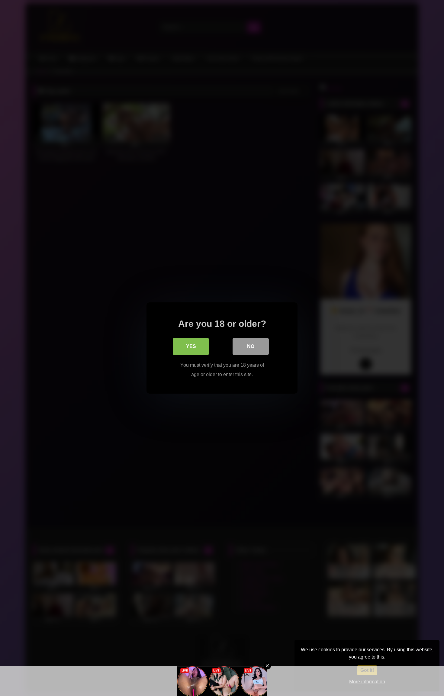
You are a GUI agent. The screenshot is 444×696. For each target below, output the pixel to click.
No (250, 346)
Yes (191, 346)
